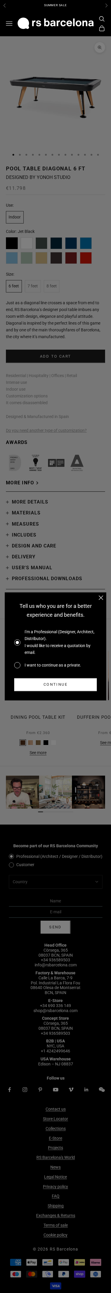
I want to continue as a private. (53, 665)
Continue (55, 684)
